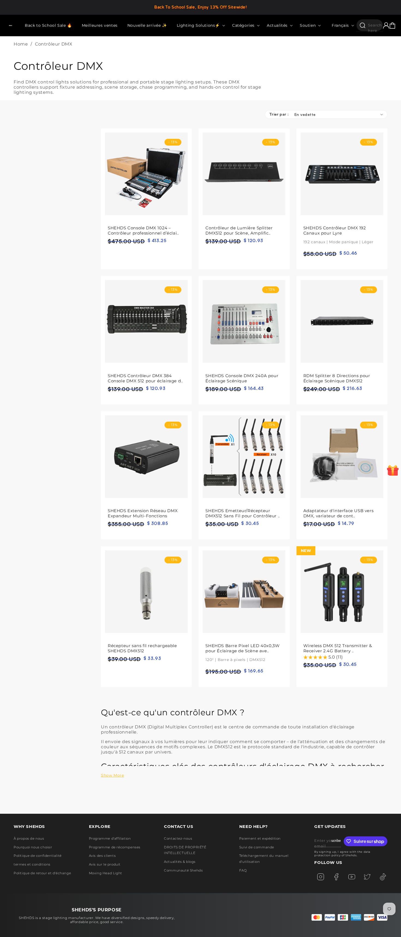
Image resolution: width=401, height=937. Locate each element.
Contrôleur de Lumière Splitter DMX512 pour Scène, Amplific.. (239, 230)
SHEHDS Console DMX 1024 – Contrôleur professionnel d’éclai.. (143, 230)
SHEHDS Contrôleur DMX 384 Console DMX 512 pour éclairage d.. (145, 378)
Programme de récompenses (114, 847)
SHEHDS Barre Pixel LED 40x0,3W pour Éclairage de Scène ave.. (242, 652)
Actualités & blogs (180, 862)
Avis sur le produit (105, 864)
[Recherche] (363, 25)
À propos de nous (29, 838)
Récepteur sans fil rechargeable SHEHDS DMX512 (142, 648)
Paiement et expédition (260, 838)
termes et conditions (32, 864)
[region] (200, 7)
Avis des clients (102, 856)
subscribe (336, 841)
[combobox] (370, 25)
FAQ (243, 870)
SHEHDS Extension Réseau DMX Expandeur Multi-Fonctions (143, 513)
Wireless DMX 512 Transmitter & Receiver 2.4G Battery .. (337, 648)
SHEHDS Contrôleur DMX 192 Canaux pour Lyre (338, 234)
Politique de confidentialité (38, 856)
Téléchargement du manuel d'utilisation (263, 859)
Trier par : (279, 114)
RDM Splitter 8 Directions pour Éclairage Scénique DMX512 (336, 378)
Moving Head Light (105, 873)
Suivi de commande (256, 847)
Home (21, 44)
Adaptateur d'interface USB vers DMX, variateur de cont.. (338, 513)
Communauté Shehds (183, 870)
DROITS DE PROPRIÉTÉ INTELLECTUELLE (185, 850)
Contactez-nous (178, 838)
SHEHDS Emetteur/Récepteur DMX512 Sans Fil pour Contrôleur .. (242, 513)
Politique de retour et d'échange (42, 873)
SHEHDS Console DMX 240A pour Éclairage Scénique (241, 378)
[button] (199, 25)
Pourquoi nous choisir (33, 847)
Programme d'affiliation (110, 838)
